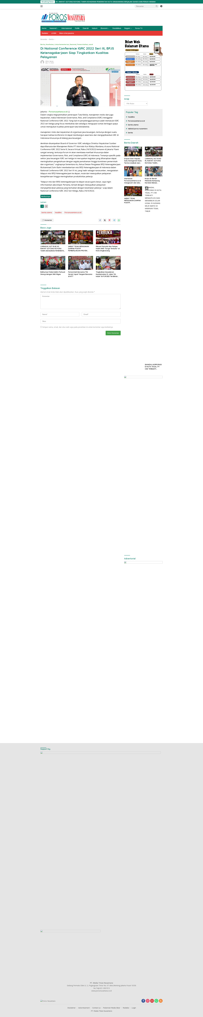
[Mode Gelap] (161, 6)
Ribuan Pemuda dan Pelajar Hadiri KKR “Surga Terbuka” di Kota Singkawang (108, 248)
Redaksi (45, 33)
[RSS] (161, 1001)
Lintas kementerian (62, 44)
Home (44, 28)
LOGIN (53, 33)
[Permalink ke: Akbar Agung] (42, 62)
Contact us (96, 1008)
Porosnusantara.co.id (73, 212)
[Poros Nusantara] (63, 17)
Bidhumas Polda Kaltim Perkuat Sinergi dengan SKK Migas (52, 273)
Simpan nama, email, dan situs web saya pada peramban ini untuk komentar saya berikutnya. (77, 327)
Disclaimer (72, 1008)
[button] (156, 6)
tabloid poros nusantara (137, 129)
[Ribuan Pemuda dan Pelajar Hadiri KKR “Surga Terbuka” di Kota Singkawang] (108, 237)
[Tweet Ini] (105, 220)
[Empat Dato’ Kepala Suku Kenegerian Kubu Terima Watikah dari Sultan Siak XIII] (133, 152)
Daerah (86, 28)
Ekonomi (104, 28)
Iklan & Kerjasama (66, 33)
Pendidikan (117, 28)
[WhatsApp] (156, 1001)
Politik (77, 28)
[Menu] (42, 6)
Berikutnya (45, 196)
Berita (42, 44)
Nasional (53, 28)
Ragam (127, 28)
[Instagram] (148, 1001)
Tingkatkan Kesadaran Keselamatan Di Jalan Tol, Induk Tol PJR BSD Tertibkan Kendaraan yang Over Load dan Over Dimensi (107, 274)
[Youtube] (152, 1001)
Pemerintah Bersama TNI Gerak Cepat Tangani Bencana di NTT (80, 274)
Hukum (94, 28)
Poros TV (138, 28)
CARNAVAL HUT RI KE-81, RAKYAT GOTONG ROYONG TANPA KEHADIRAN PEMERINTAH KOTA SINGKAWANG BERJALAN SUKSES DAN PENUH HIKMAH (62, 2)
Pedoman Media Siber (111, 1008)
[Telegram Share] (114, 220)
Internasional (67, 28)
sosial (91, 44)
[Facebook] (143, 1001)
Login (134, 1008)
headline (58, 212)
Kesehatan (50, 44)
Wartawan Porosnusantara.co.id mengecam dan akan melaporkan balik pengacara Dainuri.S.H (133, 181)
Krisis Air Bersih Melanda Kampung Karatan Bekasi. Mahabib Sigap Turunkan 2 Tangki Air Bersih (153, 181)
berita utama (47, 212)
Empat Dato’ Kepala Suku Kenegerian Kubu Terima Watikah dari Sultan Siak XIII (133, 161)
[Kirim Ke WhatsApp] (119, 220)
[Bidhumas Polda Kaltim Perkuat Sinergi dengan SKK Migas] (52, 263)
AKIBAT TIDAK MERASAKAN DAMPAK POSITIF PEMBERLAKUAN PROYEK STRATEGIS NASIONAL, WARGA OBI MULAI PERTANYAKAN (80, 248)
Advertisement (84, 1008)
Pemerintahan (82, 44)
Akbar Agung (49, 61)
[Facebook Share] (100, 220)
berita (130, 133)
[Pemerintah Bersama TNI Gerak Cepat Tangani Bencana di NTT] (80, 263)
